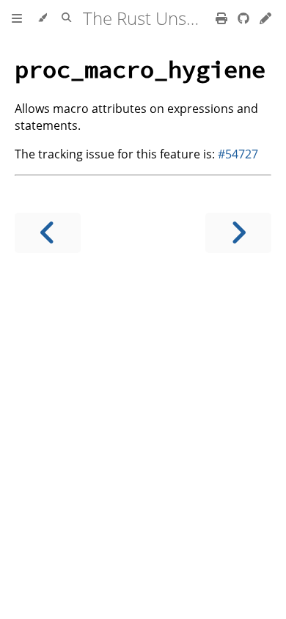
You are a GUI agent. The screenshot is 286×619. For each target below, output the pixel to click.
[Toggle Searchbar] (66, 18)
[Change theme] (42, 18)
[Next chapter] (238, 233)
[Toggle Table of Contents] (17, 18)
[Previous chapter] (48, 233)
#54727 (238, 154)
